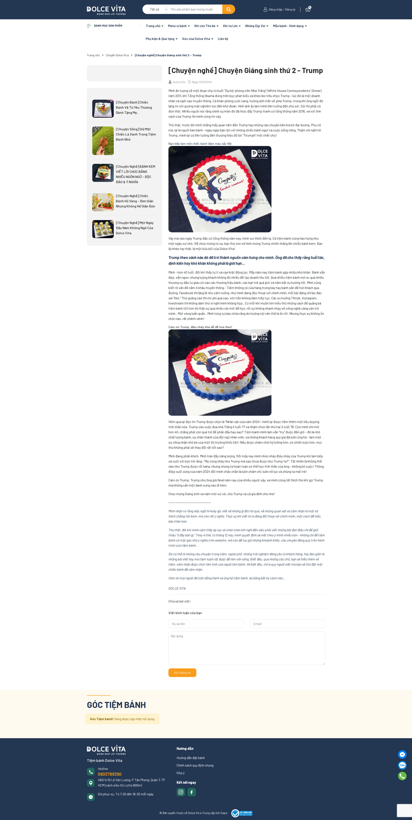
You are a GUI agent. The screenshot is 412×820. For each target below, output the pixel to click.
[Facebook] (402, 754)
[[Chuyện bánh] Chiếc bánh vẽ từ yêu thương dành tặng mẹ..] (103, 108)
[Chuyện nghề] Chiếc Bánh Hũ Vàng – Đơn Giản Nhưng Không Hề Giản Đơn (135, 201)
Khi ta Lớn (230, 26)
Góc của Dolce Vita (196, 39)
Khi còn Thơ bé (205, 26)
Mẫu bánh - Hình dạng (288, 26)
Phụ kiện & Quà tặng (160, 39)
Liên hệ (223, 39)
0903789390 (109, 774)
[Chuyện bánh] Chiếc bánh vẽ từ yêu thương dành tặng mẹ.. (134, 107)
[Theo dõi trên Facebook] (192, 792)
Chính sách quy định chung (195, 765)
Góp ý (181, 773)
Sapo (223, 813)
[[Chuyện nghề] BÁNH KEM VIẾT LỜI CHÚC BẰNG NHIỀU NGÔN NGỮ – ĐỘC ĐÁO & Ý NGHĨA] (103, 172)
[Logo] (106, 9)
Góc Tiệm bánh (116, 704)
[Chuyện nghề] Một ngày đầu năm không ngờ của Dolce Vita (135, 228)
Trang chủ (153, 26)
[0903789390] (402, 776)
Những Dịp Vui (255, 26)
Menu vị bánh (177, 26)
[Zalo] (402, 765)
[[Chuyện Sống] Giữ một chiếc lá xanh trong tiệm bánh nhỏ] (103, 140)
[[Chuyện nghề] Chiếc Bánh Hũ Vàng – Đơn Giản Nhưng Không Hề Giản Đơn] (103, 202)
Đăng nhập (275, 9)
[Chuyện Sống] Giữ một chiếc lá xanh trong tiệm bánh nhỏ (136, 134)
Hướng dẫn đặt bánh (191, 758)
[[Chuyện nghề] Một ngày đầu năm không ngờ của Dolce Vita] (103, 229)
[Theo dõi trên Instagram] (181, 792)
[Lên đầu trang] (404, 812)
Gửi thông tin (182, 672)
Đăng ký (290, 9)
